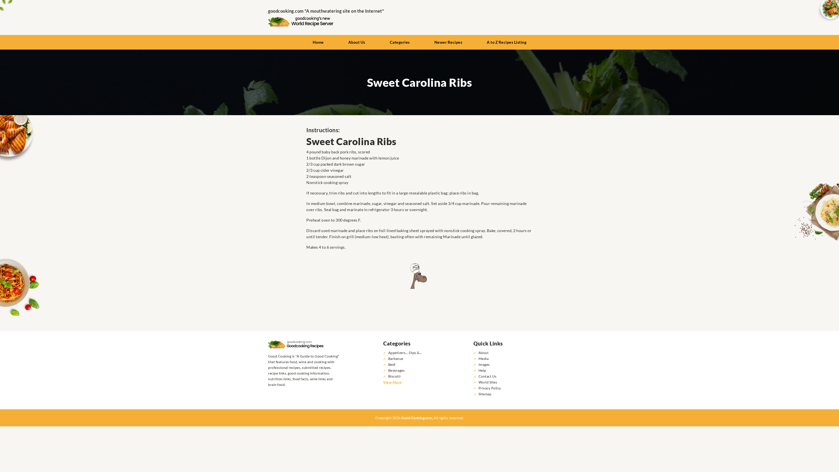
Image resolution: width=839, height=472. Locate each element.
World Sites (487, 382)
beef (391, 364)
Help (482, 370)
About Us (356, 42)
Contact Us (487, 376)
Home (318, 42)
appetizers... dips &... (405, 353)
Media (483, 358)
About (483, 353)
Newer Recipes (448, 42)
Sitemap (484, 394)
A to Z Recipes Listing (506, 42)
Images (484, 364)
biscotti (394, 376)
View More (392, 382)
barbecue (395, 358)
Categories (400, 42)
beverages (396, 370)
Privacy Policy (489, 388)
